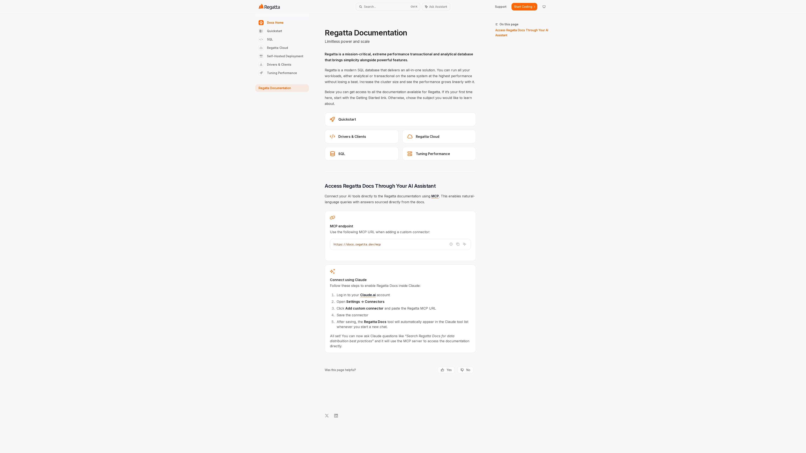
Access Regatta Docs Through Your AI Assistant (521, 32)
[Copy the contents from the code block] (458, 244)
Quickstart (274, 31)
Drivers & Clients (279, 64)
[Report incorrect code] (451, 244)
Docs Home (275, 22)
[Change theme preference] (544, 6)
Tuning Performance (282, 73)
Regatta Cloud (277, 47)
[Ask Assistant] (464, 244)
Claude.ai (368, 295)
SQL (270, 39)
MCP (435, 196)
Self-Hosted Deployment (285, 56)
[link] (400, 119)
